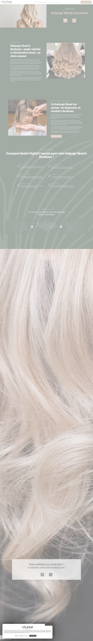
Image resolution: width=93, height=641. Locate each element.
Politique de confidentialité (19, 635)
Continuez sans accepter (8, 639)
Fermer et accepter (49, 624)
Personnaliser (26, 635)
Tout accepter (33, 635)
